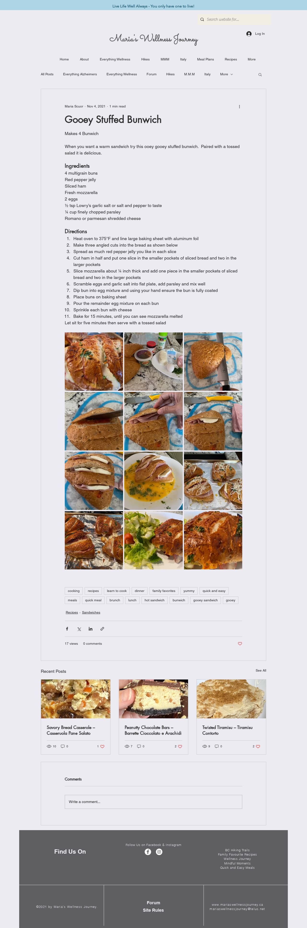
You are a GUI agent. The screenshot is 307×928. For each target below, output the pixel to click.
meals (72, 600)
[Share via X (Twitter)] (79, 629)
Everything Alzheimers (80, 74)
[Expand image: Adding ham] (153, 421)
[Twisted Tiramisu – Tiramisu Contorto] (231, 699)
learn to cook (117, 591)
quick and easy (214, 591)
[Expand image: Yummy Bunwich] (213, 540)
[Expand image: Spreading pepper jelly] (94, 421)
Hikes (170, 74)
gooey (230, 600)
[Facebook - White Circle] (148, 852)
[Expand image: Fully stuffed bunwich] (94, 481)
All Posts (47, 74)
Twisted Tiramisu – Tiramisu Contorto (227, 730)
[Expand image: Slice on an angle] (213, 361)
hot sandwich (155, 600)
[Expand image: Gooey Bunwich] (94, 361)
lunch (132, 600)
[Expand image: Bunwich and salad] (153, 540)
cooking (74, 591)
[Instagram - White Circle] (159, 852)
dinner (139, 591)
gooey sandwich (205, 600)
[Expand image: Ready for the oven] (213, 481)
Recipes (72, 612)
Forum (152, 74)
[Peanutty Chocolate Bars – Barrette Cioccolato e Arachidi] (153, 699)
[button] (260, 74)
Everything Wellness (121, 74)
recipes (93, 591)
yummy (189, 591)
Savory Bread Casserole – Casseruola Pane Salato (71, 730)
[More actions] (239, 106)
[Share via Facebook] (67, 629)
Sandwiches (91, 612)
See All (261, 670)
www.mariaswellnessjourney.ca (237, 904)
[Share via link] (102, 629)
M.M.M (189, 74)
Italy (207, 74)
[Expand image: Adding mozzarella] (213, 421)
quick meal (93, 600)
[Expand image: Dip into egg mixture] (153, 481)
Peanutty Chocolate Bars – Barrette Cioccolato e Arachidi (153, 730)
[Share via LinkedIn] (90, 629)
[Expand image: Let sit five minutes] (94, 540)
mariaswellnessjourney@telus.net (237, 909)
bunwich (179, 600)
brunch (115, 600)
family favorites (164, 591)
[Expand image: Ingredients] (153, 361)
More (224, 74)
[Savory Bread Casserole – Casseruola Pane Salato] (75, 699)
